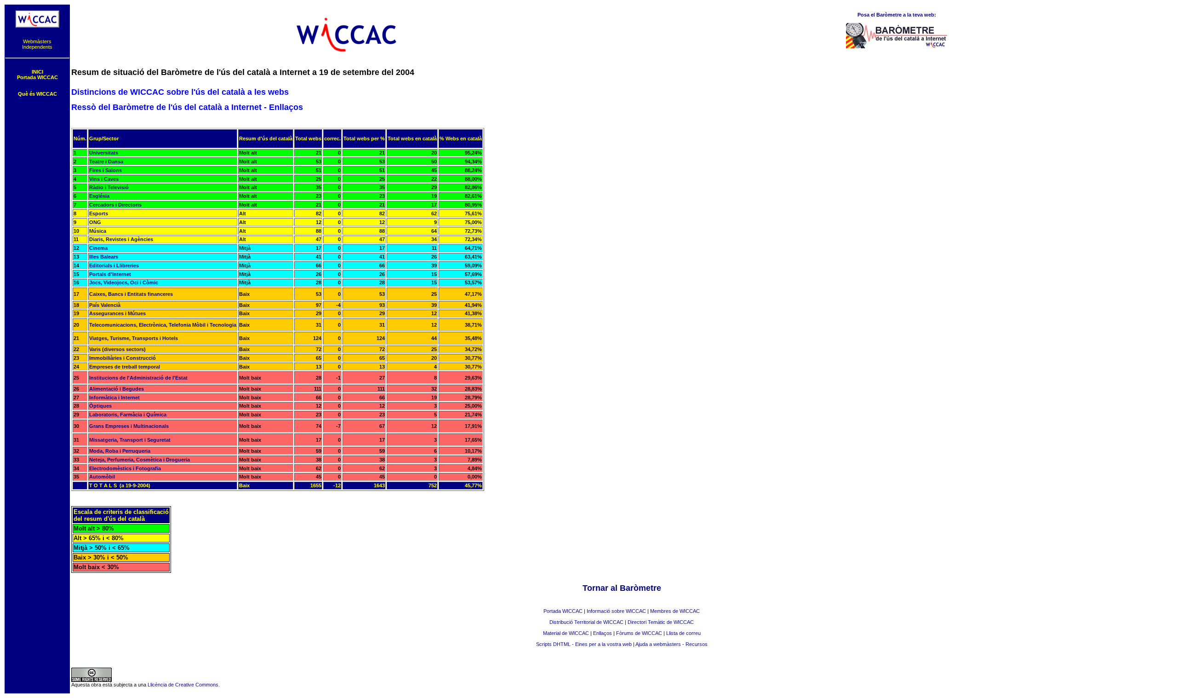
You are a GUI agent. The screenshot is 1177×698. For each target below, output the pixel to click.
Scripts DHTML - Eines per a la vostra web (584, 644)
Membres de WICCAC (675, 611)
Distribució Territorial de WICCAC (586, 622)
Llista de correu (683, 633)
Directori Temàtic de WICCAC (661, 622)
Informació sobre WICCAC (616, 611)
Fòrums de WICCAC (639, 633)
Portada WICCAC (563, 611)
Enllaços (602, 633)
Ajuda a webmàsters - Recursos (671, 644)
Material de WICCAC (566, 633)
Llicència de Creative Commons (183, 684)
